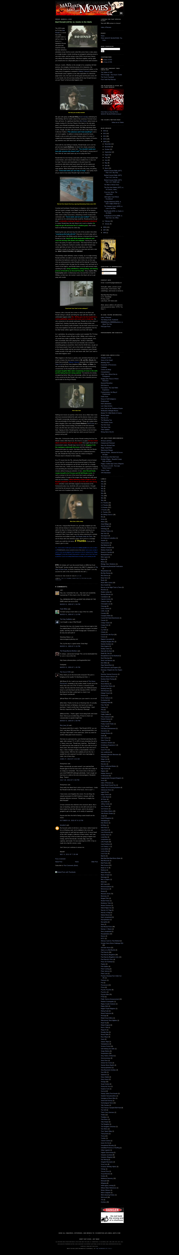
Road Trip (104, 1023)
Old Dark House (105, 947)
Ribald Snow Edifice (107, 1018)
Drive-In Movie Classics (108, 676)
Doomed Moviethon (106, 383)
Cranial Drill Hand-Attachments (110, 618)
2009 (104, 141)
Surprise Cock (105, 1089)
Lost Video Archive (106, 406)
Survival (103, 1091)
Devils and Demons (107, 660)
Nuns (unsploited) (106, 931)
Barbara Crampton (106, 547)
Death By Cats (105, 653)
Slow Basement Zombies (108, 1070)
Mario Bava (104, 872)
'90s (102, 500)
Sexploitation (105, 1053)
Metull (103, 882)
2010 (104, 139)
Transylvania (105, 1133)
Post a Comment (60, 859)
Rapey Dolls (104, 1006)
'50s (102, 491)
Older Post (94, 862)
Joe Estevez (104, 809)
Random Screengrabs (107, 1001)
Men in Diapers (105, 879)
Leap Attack (104, 830)
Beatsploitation (105, 554)
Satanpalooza (105, 1044)
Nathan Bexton (105, 915)
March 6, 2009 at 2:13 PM (70, 614)
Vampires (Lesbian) (106, 1155)
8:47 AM (78, 575)
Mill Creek (104, 884)
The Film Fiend (105, 425)
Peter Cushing (105, 969)
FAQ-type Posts (106, 326)
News (102, 924)
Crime (102, 627)
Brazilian (103, 589)
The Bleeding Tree (106, 420)
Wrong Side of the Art (107, 432)
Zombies (103, 1202)
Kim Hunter (83, 121)
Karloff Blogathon (106, 818)
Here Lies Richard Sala (108, 445)
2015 (104, 131)
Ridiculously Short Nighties (109, 1020)
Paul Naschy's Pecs (107, 959)
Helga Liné (104, 759)
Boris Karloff (104, 585)
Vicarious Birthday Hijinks (108, 1166)
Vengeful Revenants (107, 1162)
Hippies (103, 771)
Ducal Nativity (105, 683)
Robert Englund (105, 1025)
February (107, 221)
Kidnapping (104, 820)
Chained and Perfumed (108, 443)
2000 (104, 232)
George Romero (105, 733)
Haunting (103, 757)
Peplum (103, 964)
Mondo (103, 891)
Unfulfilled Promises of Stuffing (110, 1148)
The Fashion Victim (107, 422)
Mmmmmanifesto (106, 886)
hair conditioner (105, 752)
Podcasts (104, 980)
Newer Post (58, 862)
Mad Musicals (105, 860)
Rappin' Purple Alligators (108, 1008)
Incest (103, 780)
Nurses (103, 936)
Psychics (103, 992)
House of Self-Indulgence (108, 399)
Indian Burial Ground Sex (108, 785)
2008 (104, 227)
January (107, 224)
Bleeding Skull (105, 362)
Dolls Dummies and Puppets (109, 667)
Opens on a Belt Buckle (108, 950)
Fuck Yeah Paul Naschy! (108, 79)
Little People (104, 842)
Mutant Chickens (106, 905)
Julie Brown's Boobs (107, 813)
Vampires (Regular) (106, 1157)
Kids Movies (104, 823)
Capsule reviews (106, 599)
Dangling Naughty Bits (107, 641)
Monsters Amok (105, 893)
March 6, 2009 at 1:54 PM (70, 604)
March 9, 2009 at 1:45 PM (70, 667)
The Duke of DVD (106, 59)
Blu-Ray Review (105, 573)
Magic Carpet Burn (106, 448)
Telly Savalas (105, 1105)
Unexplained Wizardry (107, 1145)
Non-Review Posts (106, 926)
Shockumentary (105, 1058)
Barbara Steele (105, 550)
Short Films (104, 1060)
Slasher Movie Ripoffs (107, 1065)
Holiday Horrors (105, 773)
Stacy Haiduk (105, 1077)
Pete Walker (104, 966)
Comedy (103, 613)
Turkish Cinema (105, 1140)
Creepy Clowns (105, 623)
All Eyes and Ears (106, 441)
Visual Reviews (105, 1174)
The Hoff (103, 1110)
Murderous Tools (106, 903)
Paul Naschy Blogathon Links (110, 957)
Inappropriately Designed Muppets (111, 778)
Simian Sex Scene (106, 1063)
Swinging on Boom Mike (108, 1098)
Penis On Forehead (106, 961)
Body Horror (104, 578)
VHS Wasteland (105, 472)
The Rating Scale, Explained (109, 320)
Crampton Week (106, 615)
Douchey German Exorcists (109, 674)
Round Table (104, 1034)
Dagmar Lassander (106, 639)
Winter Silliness (105, 1190)
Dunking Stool (105, 688)
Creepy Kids (104, 625)
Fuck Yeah (104, 726)
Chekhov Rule (105, 601)
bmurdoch (63, 825)
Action (103, 519)
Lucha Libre (104, 851)
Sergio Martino (105, 1051)
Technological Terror (107, 1103)
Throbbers (104, 1117)
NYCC (103, 938)
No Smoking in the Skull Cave (110, 457)
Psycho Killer (86, 578)
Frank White (63, 609)
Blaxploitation (105, 571)
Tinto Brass (104, 1119)
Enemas (103, 695)
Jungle (103, 816)
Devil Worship (105, 658)
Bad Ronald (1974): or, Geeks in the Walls (73, 22)
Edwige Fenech (105, 693)
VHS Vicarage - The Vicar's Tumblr (111, 74)
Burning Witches (106, 594)
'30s (102, 486)
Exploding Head (105, 702)
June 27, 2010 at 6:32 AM (70, 759)
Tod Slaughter (105, 1124)
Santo (102, 1039)
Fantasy (103, 707)
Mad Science (105, 865)
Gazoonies (104, 731)
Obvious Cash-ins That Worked (110, 941)
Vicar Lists (104, 1164)
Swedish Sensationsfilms (108, 1096)
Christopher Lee (105, 604)
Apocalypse (104, 536)
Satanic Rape (105, 1041)
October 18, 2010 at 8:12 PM (71, 820)
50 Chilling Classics (107, 514)
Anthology (104, 528)
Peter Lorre (104, 973)
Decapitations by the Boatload (110, 655)
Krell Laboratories (106, 403)
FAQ (102, 709)
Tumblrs (103, 1138)
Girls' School (104, 738)
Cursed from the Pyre (107, 634)
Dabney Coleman (84, 71)
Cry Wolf (103, 630)
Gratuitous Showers (107, 742)
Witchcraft (104, 1197)
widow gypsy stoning (107, 1185)
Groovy (103, 747)
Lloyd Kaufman (105, 844)
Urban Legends (105, 1150)
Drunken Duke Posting (107, 679)
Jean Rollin (104, 801)
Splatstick (104, 1074)
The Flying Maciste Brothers (68, 651)
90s (102, 517)
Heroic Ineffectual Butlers (108, 766)
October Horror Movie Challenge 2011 (112, 943)
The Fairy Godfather (66, 619)
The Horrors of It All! (104, 1248)
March (107, 168)
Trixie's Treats (105, 470)
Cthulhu (103, 632)
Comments (106, 273)
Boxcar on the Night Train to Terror (111, 587)
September (108, 152)
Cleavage (103, 606)
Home (77, 862)
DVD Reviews (105, 691)
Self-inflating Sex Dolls (108, 1048)
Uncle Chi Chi (105, 1143)
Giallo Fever (104, 396)
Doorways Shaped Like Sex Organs (111, 670)
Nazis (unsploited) (106, 917)
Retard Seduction (106, 1013)
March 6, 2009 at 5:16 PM (70, 646)
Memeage (104, 877)
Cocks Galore (105, 608)
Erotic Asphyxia (105, 698)
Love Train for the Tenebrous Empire (112, 408)
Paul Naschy (105, 952)
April (106, 165)
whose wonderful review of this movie (75, 550)
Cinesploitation (105, 372)
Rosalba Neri (105, 1032)
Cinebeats (104, 367)
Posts (105, 269)
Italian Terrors (105, 794)
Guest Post (104, 750)
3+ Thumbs (104, 512)
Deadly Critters (105, 648)
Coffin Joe (104, 611)
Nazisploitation (105, 919)
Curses (103, 637)
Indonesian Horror (106, 790)
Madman (103, 870)
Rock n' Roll (104, 1027)
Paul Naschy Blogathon (108, 954)
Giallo (102, 735)
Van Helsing (104, 1159)
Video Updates (105, 429)
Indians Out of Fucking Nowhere (110, 787)
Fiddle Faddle (105, 714)
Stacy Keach (105, 1079)
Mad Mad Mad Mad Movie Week (110, 858)
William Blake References (108, 1188)
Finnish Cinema (105, 719)
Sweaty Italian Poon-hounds (109, 1093)
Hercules (103, 764)
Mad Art (103, 856)
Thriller (58, 579)
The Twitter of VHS (106, 72)
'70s (62, 578)
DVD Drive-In (105, 385)
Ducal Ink (104, 681)
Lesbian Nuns (105, 834)
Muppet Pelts (105, 898)
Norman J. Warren (106, 929)
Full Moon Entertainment (108, 728)
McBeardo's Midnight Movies (109, 410)
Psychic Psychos (106, 989)
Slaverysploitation (106, 1067)
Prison (103, 987)
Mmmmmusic (105, 889)
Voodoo (103, 1176)
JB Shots (103, 799)
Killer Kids (104, 827)
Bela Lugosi (104, 557)
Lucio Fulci (104, 853)
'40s (102, 488)
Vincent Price (105, 1171)
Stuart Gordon (105, 1084)
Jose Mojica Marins (107, 811)
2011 (104, 136)
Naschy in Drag (105, 912)
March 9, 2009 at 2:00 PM (70, 720)
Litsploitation (104, 839)
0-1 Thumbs (104, 503)
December (108, 144)
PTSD (103, 997)
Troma (103, 1136)
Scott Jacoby (83, 117)
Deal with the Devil (106, 651)
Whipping (103, 1183)
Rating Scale (105, 1011)
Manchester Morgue (107, 450)
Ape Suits (104, 533)
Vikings (103, 1169)
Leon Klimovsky (106, 832)
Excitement (104, 700)
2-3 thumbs (68, 578)
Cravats (103, 620)
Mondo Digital (105, 415)
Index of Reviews (106, 27)
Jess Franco (104, 806)
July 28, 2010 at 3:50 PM (69, 780)
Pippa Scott (58, 364)
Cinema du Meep (106, 369)
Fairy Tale (104, 705)
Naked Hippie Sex (106, 908)
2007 (104, 230)
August (107, 155)
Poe (102, 982)
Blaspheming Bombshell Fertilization (112, 566)
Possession (104, 985)
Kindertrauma (61, 550)
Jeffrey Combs (105, 804)
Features (103, 712)
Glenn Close (104, 740)
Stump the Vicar (106, 1086)
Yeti (102, 1199)
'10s (102, 484)
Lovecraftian (104, 849)
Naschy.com (104, 418)
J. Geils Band (105, 797)
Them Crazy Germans (107, 1112)
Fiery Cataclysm (106, 717)
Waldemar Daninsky (107, 1178)
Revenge (103, 1015)
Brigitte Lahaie (105, 592)
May (106, 163)
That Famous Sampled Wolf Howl (111, 1107)
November (108, 146)
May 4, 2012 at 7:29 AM (69, 854)
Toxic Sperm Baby (106, 1131)
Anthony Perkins (106, 531)
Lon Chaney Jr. (105, 846)
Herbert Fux (104, 761)
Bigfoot (103, 559)
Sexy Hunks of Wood (107, 1056)
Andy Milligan (105, 524)
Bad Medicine (105, 545)
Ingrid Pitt (104, 792)
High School (104, 768)
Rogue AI (103, 1030)
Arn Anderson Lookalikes (108, 538)
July (106, 157)
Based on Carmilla (106, 552)
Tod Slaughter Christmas (108, 1126)
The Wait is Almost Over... (112, 185)
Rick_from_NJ (64, 725)
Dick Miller (104, 663)
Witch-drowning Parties (108, 1195)
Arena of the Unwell (107, 360)
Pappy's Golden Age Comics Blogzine (112, 463)
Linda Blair (104, 837)
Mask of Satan (105, 875)
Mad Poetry (104, 863)
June (106, 160)
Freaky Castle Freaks (107, 724)
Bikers (103, 562)
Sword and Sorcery (106, 1100)
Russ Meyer (104, 1037)
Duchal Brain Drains (107, 686)
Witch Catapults (105, 1192)
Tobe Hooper (104, 1122)
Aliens (103, 521)
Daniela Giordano (106, 644)
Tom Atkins (104, 1129)
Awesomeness (105, 543)
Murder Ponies (105, 901)
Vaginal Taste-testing (107, 1152)
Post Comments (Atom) (71, 865)
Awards (103, 540)
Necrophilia (104, 922)
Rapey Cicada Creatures (108, 1004)
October (107, 149)
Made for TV (76, 578)
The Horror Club (105, 427)
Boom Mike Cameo (106, 582)
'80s (102, 498)
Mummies (104, 896)
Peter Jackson (105, 971)
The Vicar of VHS (65, 672)
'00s (102, 481)
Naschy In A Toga (106, 910)
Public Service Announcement (110, 999)
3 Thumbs (104, 510)
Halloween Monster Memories (110, 754)
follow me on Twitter (118, 122)
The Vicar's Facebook (107, 77)
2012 (104, 133)
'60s (102, 493)
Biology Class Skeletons (108, 564)
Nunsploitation (105, 934)
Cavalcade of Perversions (108, 365)
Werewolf (103, 1181)
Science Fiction (105, 1046)
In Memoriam (105, 775)
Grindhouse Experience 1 (108, 745)
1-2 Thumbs (104, 505)
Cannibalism (104, 597)
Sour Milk (104, 1072)
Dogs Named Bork (106, 665)
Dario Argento (105, 646)
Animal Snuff (105, 526)
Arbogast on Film (106, 358)
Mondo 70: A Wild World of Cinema (111, 413)
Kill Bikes (104, 825)
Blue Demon (104, 575)
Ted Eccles (91, 423)
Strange (103, 1081)
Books (103, 580)
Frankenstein (105, 721)
